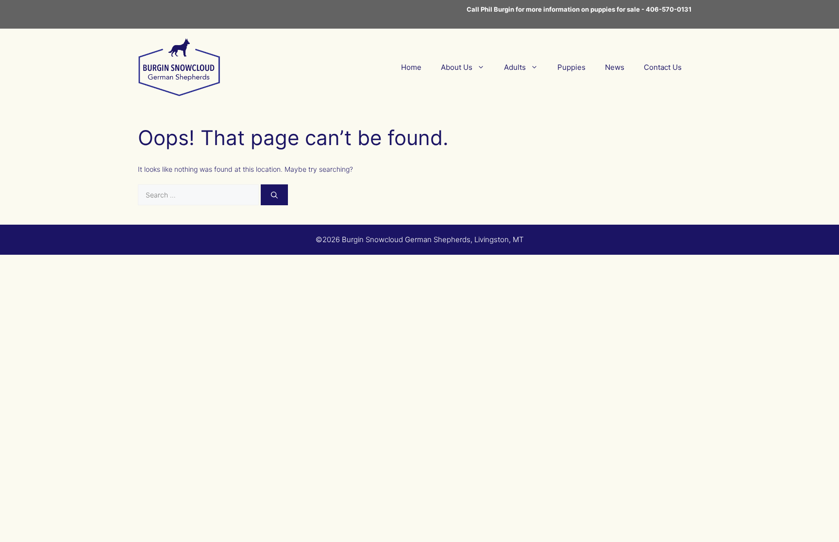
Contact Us (663, 67)
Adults (515, 67)
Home (411, 67)
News (614, 67)
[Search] (274, 194)
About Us (456, 67)
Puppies (571, 67)
